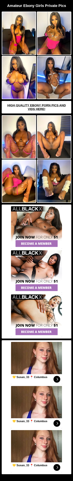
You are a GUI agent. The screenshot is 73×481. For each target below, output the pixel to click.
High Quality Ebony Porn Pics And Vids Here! (36, 107)
